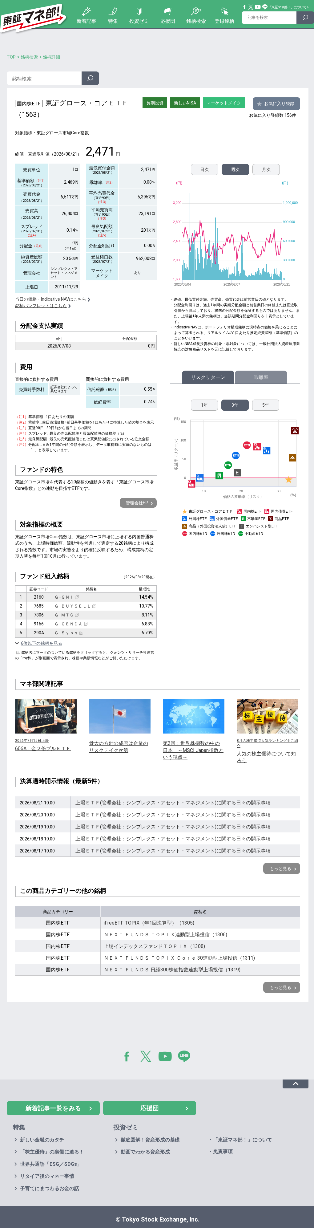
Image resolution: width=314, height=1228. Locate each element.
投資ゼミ (139, 21)
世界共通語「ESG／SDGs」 (51, 1164)
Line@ (265, 7)
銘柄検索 (196, 21)
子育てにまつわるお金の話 (49, 1188)
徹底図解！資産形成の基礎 (150, 1140)
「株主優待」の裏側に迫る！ (52, 1152)
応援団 (167, 21)
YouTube (258, 7)
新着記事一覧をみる (53, 1108)
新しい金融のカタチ (42, 1140)
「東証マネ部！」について (287, 7)
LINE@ (186, 1058)
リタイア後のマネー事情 (47, 1176)
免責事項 (223, 1151)
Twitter (251, 7)
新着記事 (86, 21)
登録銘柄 (224, 21)
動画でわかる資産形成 (145, 1152)
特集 (113, 21)
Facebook (245, 7)
